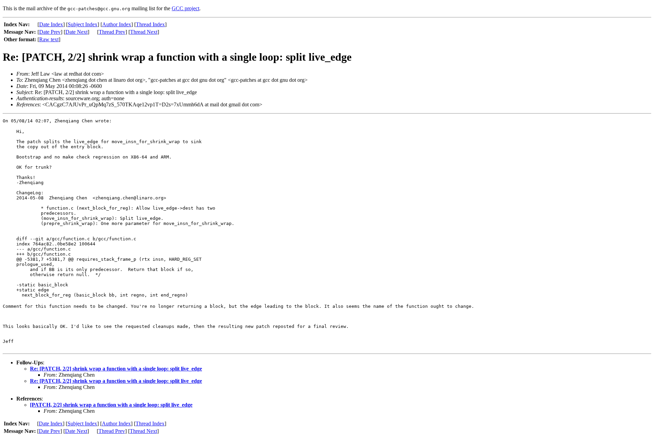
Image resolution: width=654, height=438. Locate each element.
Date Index (51, 24)
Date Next (76, 32)
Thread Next (143, 32)
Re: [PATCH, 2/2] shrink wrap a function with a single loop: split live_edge (116, 369)
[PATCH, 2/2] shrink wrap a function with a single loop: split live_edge (111, 405)
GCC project (185, 8)
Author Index (116, 24)
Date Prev (50, 32)
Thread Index (150, 24)
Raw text (49, 39)
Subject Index (82, 24)
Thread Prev (112, 32)
